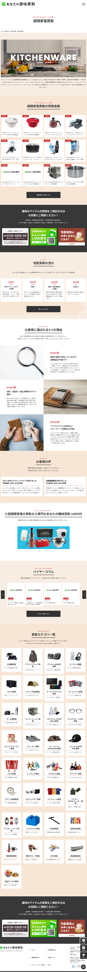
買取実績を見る (35, 957)
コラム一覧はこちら (43, 614)
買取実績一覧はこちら (43, 195)
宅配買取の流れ (52, 950)
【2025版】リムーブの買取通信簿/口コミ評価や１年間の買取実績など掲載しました (34, 604)
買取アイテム (51, 957)
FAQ (49, 965)
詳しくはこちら (43, 309)
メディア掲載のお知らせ (51, 603)
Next (84, 594)
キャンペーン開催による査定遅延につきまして (15, 603)
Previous (3, 594)
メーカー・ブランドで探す (38, 965)
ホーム (33, 950)
